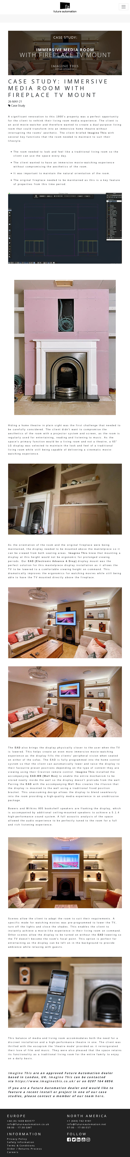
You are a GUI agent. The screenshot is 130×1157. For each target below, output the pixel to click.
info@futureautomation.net (86, 1124)
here (99, 1096)
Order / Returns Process (24, 1148)
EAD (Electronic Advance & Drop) (52, 561)
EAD (18, 747)
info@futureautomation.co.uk (28, 1124)
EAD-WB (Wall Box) (44, 776)
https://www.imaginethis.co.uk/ (45, 1081)
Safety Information (20, 1142)
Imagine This (97, 133)
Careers (12, 1152)
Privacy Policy (17, 1138)
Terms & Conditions (21, 1145)
